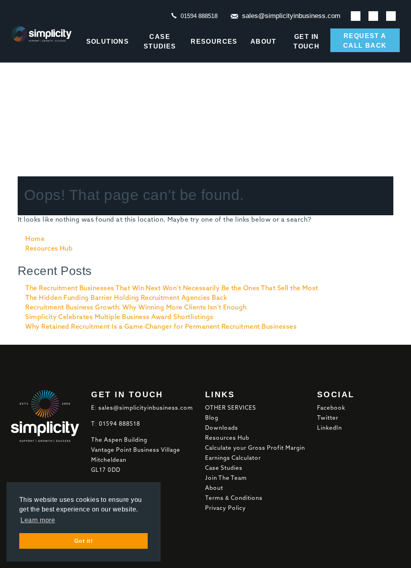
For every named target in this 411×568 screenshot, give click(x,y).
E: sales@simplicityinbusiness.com (142, 408)
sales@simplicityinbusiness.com (291, 16)
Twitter (327, 418)
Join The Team (226, 478)
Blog (211, 418)
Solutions (107, 41)
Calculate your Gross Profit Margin (255, 448)
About (263, 41)
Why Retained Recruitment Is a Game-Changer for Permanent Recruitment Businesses (161, 327)
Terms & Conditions (233, 498)
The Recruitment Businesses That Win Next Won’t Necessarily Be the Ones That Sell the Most (171, 288)
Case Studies (160, 41)
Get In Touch (306, 41)
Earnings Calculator (233, 458)
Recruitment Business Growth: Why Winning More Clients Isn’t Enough (136, 308)
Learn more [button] (37, 520)
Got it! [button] (83, 541)
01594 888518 (199, 15)
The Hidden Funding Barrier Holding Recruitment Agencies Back (126, 298)
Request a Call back (365, 40)
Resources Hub (49, 249)
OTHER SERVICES (230, 408)
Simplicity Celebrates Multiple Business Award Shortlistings (119, 317)
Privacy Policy (225, 508)
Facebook (331, 408)
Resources (214, 41)
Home (35, 239)
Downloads (221, 428)
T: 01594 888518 (115, 424)
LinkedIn (329, 428)
